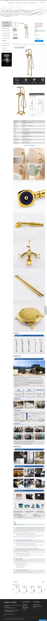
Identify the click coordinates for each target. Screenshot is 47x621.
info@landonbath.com (10, 611)
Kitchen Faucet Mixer (6, 30)
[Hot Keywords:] (38, 2)
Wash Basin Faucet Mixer (7, 45)
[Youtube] (12, 614)
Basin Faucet (25, 605)
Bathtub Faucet (25, 607)
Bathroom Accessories (6, 50)
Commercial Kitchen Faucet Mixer (7, 38)
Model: (36, 34)
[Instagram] (14, 614)
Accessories (24, 604)
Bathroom (4, 40)
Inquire (37, 38)
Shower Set (4, 48)
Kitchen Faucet (5, 28)
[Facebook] (8, 614)
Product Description (16, 44)
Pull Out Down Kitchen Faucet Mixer (7, 33)
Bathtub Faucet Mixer (6, 43)
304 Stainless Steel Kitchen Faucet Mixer (7, 35)
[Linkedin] (10, 614)
